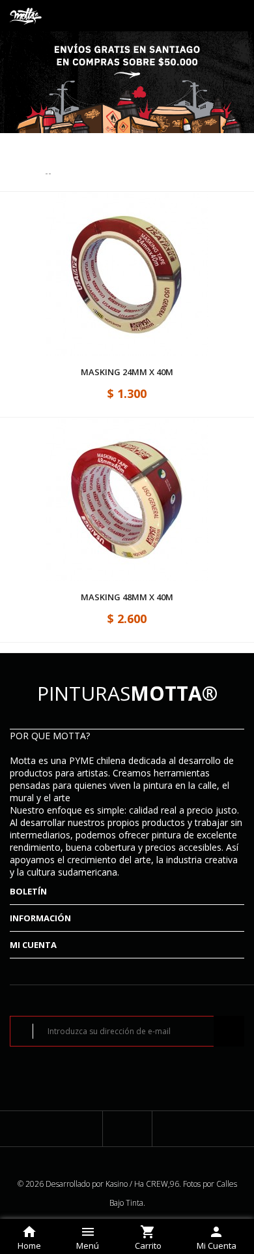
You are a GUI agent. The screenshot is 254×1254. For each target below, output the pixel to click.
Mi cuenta (33, 945)
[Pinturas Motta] (26, 15)
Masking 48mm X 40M (127, 597)
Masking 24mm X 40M (127, 372)
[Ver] (116, 236)
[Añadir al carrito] (138, 314)
